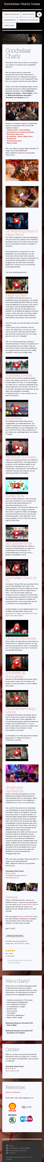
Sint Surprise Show (19, 543)
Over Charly (9, 25)
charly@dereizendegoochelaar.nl (16, 875)
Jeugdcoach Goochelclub (14, 789)
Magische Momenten (21, 638)
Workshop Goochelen (28, 20)
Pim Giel (29, 723)
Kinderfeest (14, 418)
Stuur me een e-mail (12, 1071)
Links (11, 1146)
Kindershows (10, 20)
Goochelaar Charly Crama (22, 4)
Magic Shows (28, 14)
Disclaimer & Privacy (18, 1151)
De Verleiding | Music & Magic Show (21, 233)
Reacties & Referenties (25, 916)
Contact (12, 1153)
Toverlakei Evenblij (19, 375)
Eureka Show (15, 495)
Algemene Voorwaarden (19, 1148)
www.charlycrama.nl (12, 878)
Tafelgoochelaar (11, 14)
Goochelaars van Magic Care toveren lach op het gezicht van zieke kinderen (22, 614)
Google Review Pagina (29, 904)
